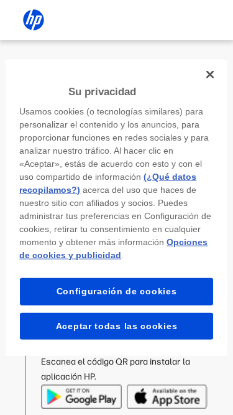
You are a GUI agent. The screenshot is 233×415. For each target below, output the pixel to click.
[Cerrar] (210, 74)
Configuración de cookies (117, 291)
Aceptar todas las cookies (117, 325)
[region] (116, 207)
